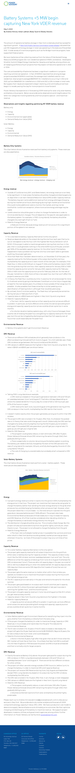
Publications (43, 754)
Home (41, 736)
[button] (68, 3)
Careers (41, 747)
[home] (10, 3)
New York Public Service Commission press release (39, 45)
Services (41, 739)
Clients (41, 743)
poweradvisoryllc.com (49, 715)
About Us (42, 741)
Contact (41, 745)
